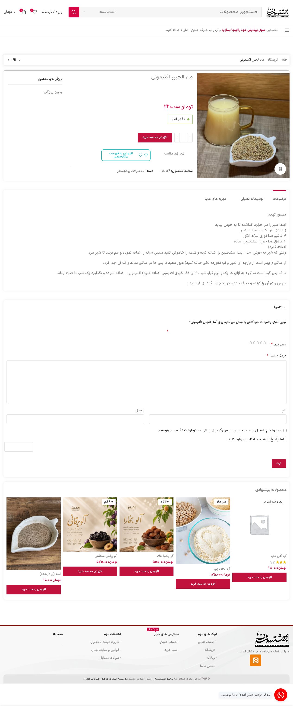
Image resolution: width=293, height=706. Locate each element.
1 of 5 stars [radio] (264, 342)
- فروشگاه (211, 650)
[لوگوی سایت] (278, 12)
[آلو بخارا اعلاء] (147, 524)
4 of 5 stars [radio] (254, 342)
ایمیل (139, 410)
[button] (259, 577)
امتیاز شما (279, 344)
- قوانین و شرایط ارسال (106, 650)
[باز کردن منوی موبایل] (287, 30)
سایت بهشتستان (163, 679)
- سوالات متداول (110, 657)
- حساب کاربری (169, 642)
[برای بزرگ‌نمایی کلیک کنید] (280, 169)
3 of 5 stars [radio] (257, 342)
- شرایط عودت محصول (105, 642)
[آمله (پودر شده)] (33, 533)
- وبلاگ (212, 657)
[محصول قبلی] (19, 60)
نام (284, 410)
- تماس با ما (208, 666)
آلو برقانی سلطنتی (106, 556)
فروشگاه (273, 59)
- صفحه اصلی (207, 642)
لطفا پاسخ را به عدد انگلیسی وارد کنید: (257, 439)
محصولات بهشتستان (131, 171)
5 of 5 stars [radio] (250, 342)
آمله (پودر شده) (50, 574)
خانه (284, 59)
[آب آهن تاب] (259, 524)
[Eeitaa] (255, 660)
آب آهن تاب (279, 556)
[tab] (279, 197)
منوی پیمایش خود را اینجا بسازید (243, 30)
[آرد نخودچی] (203, 530)
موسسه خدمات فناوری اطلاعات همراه (105, 679)
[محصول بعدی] (8, 60)
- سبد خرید (171, 650)
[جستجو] (74, 12)
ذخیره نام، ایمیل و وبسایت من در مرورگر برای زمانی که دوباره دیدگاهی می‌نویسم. (219, 430)
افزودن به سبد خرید (154, 137)
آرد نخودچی (222, 568)
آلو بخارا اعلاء (165, 556)
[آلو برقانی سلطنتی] (90, 524)
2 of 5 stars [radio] (261, 342)
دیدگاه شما (277, 356)
